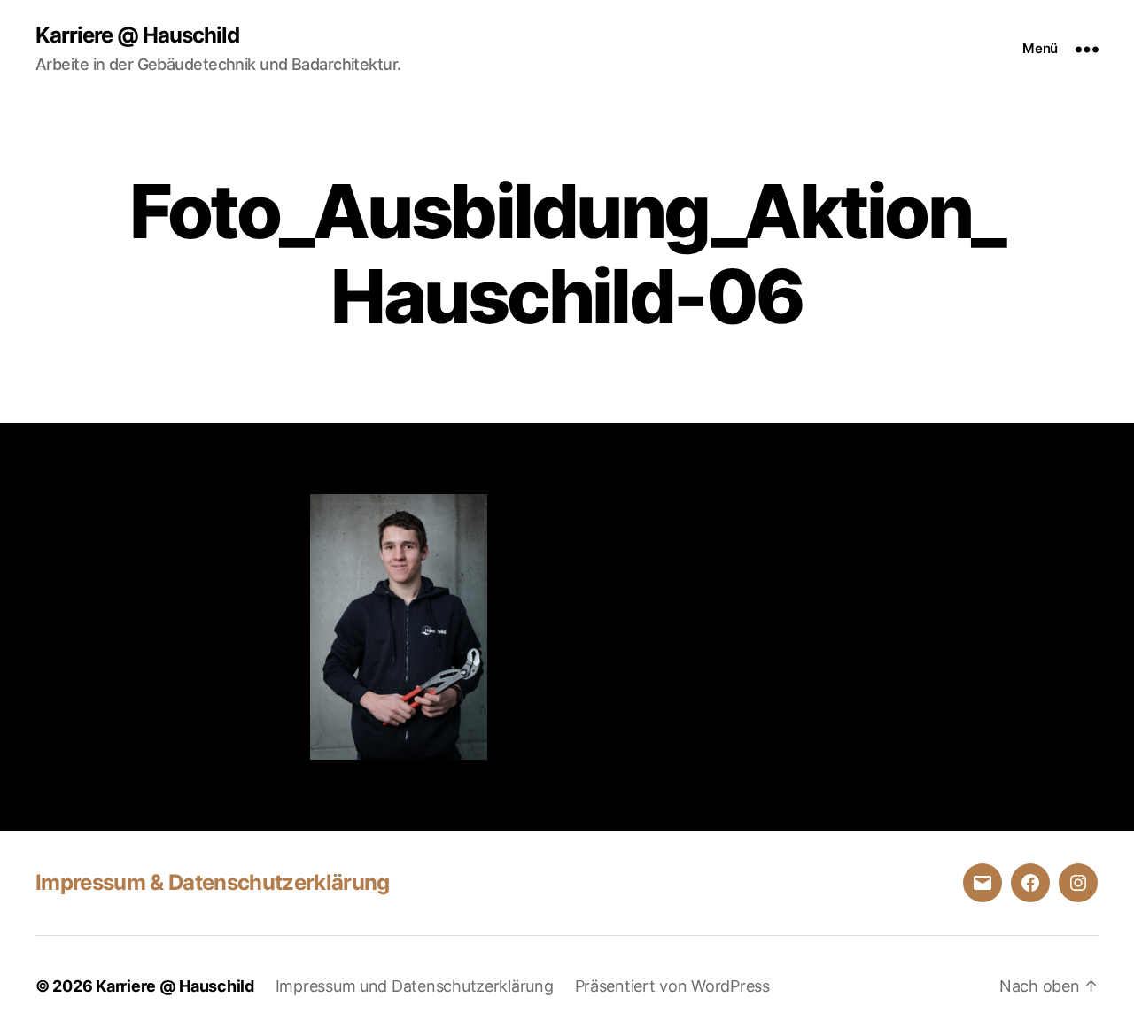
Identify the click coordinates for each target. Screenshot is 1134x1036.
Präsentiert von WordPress (672, 986)
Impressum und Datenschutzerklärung (415, 986)
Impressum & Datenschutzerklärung (212, 882)
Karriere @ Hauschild (137, 35)
